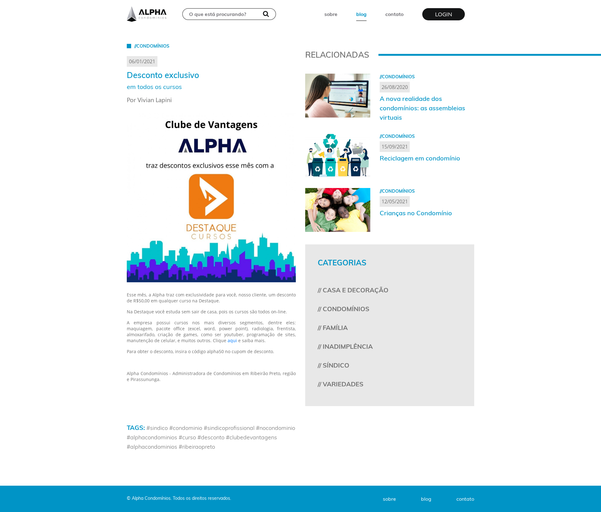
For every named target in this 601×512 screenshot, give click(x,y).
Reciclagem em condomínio (420, 158)
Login (443, 14)
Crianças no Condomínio (416, 213)
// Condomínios (343, 309)
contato (394, 14)
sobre (330, 14)
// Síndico (333, 365)
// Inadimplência (345, 346)
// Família (333, 328)
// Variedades (340, 384)
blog (361, 14)
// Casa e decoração (353, 290)
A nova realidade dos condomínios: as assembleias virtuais (422, 108)
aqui (232, 340)
